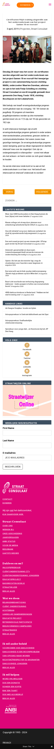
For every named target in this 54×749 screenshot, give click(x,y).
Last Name (8, 440)
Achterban (8, 610)
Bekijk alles (9, 591)
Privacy (7, 742)
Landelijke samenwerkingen (17, 614)
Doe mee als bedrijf (13, 694)
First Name (8, 428)
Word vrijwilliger (12, 679)
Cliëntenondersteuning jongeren (21, 575)
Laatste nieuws (11, 553)
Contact (7, 499)
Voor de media (10, 545)
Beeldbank (8, 549)
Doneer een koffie (12, 686)
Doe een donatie (11, 682)
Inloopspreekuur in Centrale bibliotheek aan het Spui (26, 314)
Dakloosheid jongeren (15, 663)
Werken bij (8, 529)
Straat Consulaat (39, 29)
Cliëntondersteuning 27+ (16, 571)
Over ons (8, 525)
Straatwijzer (10, 587)
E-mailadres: (9, 453)
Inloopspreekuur (12, 567)
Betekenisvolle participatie (17, 622)
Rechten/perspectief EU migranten (21, 659)
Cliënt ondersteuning (14, 606)
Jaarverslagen (11, 537)
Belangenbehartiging (14, 602)
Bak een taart (10, 690)
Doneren (25, 5)
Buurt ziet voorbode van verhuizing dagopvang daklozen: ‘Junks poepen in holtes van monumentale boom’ (27, 284)
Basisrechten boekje (14, 583)
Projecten (25, 29)
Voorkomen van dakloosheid (18, 648)
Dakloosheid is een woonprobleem (21, 651)
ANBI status (9, 541)
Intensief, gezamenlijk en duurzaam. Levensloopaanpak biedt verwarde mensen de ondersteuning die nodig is (24, 252)
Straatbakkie (10, 630)
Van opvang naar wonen (16, 655)
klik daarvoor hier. (13, 514)
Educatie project (12, 618)
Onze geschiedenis (12, 533)
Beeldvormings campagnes (17, 626)
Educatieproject (12, 579)
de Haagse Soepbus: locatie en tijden (20, 308)
